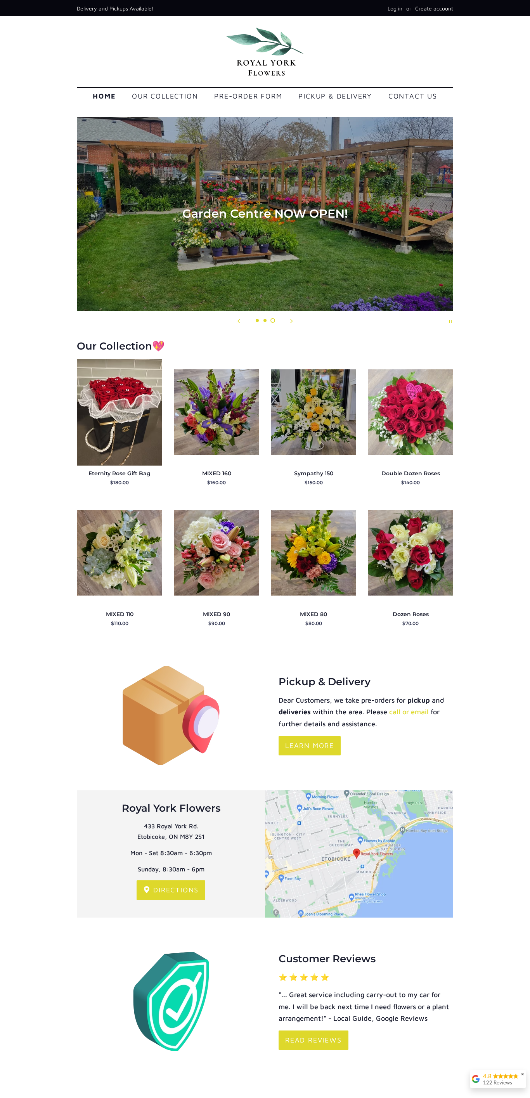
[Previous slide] (238, 320)
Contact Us (412, 96)
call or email (409, 712)
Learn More (309, 745)
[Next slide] (291, 320)
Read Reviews (313, 1040)
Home (104, 96)
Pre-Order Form (248, 96)
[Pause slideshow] (450, 320)
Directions (175, 890)
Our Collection (165, 96)
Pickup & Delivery (335, 96)
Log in (395, 8)
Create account (434, 8)
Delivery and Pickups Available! (115, 8)
